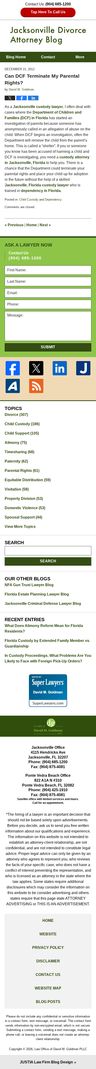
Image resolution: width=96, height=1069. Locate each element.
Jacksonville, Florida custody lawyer (37, 185)
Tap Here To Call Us (48, 12)
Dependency (53, 199)
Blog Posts (48, 1002)
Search (48, 561)
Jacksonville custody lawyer (38, 107)
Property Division (24, 499)
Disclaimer (48, 961)
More (79, 57)
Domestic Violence (25, 508)
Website (48, 934)
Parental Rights (22, 471)
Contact (48, 57)
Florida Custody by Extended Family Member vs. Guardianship (47, 643)
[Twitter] (36, 368)
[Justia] (83, 368)
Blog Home (16, 57)
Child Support (22, 433)
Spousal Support (23, 517)
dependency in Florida (41, 191)
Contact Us (48, 975)
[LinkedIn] (60, 368)
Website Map (48, 988)
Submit (48, 347)
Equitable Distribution (28, 480)
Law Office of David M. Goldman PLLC (60, 1049)
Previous (14, 225)
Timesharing (19, 452)
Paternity (16, 461)
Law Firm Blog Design (46, 1062)
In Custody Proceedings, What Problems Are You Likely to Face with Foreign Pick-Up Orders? (48, 658)
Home (31, 225)
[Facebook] (12, 368)
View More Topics (20, 527)
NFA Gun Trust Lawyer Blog (29, 585)
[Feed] (36, 386)
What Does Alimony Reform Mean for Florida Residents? (44, 628)
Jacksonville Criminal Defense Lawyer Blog (43, 604)
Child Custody (28, 199)
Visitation (17, 489)
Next (45, 225)
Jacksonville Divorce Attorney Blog (48, 35)
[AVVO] (12, 386)
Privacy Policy (48, 948)
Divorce (16, 415)
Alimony (16, 443)
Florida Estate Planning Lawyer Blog (37, 594)
